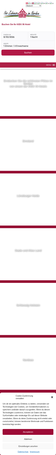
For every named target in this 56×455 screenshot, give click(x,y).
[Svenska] (52, 3)
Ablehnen (28, 439)
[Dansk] (27, 3)
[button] (52, 397)
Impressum (35, 452)
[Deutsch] (43, 3)
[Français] (39, 3)
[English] (33, 3)
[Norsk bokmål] (47, 3)
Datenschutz (23, 452)
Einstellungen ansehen (28, 446)
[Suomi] (36, 3)
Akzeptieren (28, 432)
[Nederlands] (30, 3)
